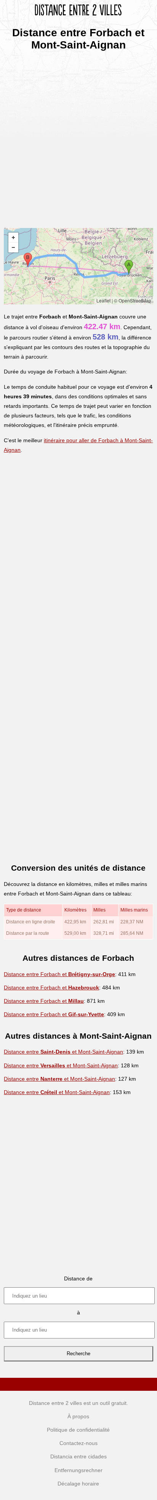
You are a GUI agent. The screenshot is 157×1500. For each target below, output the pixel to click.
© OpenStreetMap (132, 300)
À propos (78, 1416)
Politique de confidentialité (78, 1430)
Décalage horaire (78, 1484)
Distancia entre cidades (78, 1456)
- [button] (13, 247)
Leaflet (103, 300)
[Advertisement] (78, 136)
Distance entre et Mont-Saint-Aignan (63, 1052)
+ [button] (13, 237)
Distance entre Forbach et (59, 974)
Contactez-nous (78, 1443)
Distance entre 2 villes (55, 1403)
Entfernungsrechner (78, 1470)
